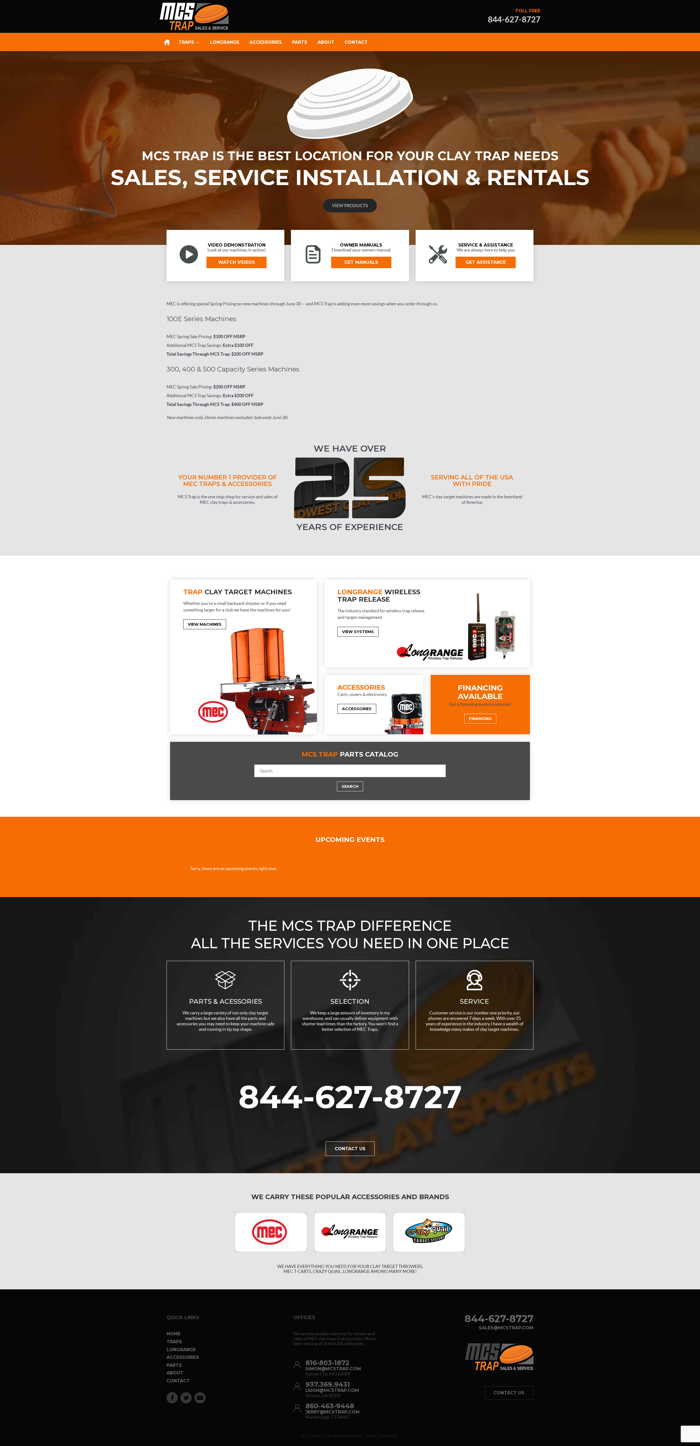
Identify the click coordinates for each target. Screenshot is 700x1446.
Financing (480, 718)
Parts (174, 1365)
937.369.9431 (327, 1384)
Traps (174, 1341)
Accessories (357, 708)
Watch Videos (236, 262)
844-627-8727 (514, 19)
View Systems (358, 631)
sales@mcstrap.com (506, 1328)
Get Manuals (361, 262)
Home (173, 1333)
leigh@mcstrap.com (332, 1390)
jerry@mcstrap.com (332, 1412)
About (175, 1372)
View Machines (204, 624)
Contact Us (350, 1148)
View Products (350, 205)
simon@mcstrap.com (333, 1368)
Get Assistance (486, 262)
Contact (178, 1380)
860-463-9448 (329, 1406)
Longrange (181, 1349)
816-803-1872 (327, 1362)
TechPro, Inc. (388, 1436)
